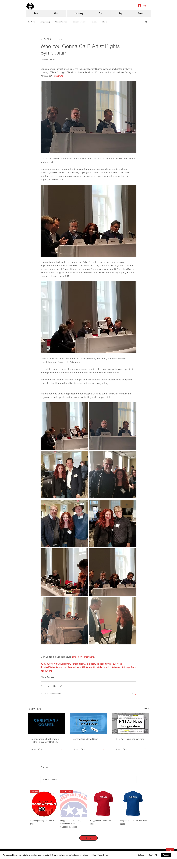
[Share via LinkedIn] (54, 686)
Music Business (61, 22)
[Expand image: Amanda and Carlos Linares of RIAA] (64, 474)
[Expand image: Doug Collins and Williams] (112, 620)
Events (94, 22)
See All (146, 708)
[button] (146, 22)
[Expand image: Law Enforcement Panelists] (64, 572)
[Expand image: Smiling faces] (64, 523)
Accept (166, 855)
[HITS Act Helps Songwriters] (130, 723)
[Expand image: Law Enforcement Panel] (112, 572)
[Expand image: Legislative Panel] (112, 426)
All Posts (31, 22)
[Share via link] (61, 686)
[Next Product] (150, 803)
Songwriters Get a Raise (85, 738)
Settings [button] (141, 855)
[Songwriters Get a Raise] (88, 723)
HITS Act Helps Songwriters (129, 738)
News (104, 22)
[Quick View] (103, 803)
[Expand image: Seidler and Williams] (112, 523)
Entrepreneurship (80, 22)
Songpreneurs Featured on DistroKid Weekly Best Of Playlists (45, 740)
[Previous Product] (26, 803)
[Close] (173, 855)
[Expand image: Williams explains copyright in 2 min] (64, 426)
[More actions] (134, 39)
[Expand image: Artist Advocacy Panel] (64, 620)
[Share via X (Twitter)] (48, 686)
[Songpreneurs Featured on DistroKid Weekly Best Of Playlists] (46, 723)
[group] (88, 809)
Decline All (152, 855)
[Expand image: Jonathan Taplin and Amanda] (112, 474)
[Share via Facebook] (42, 686)
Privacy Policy (102, 855)
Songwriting (45, 22)
